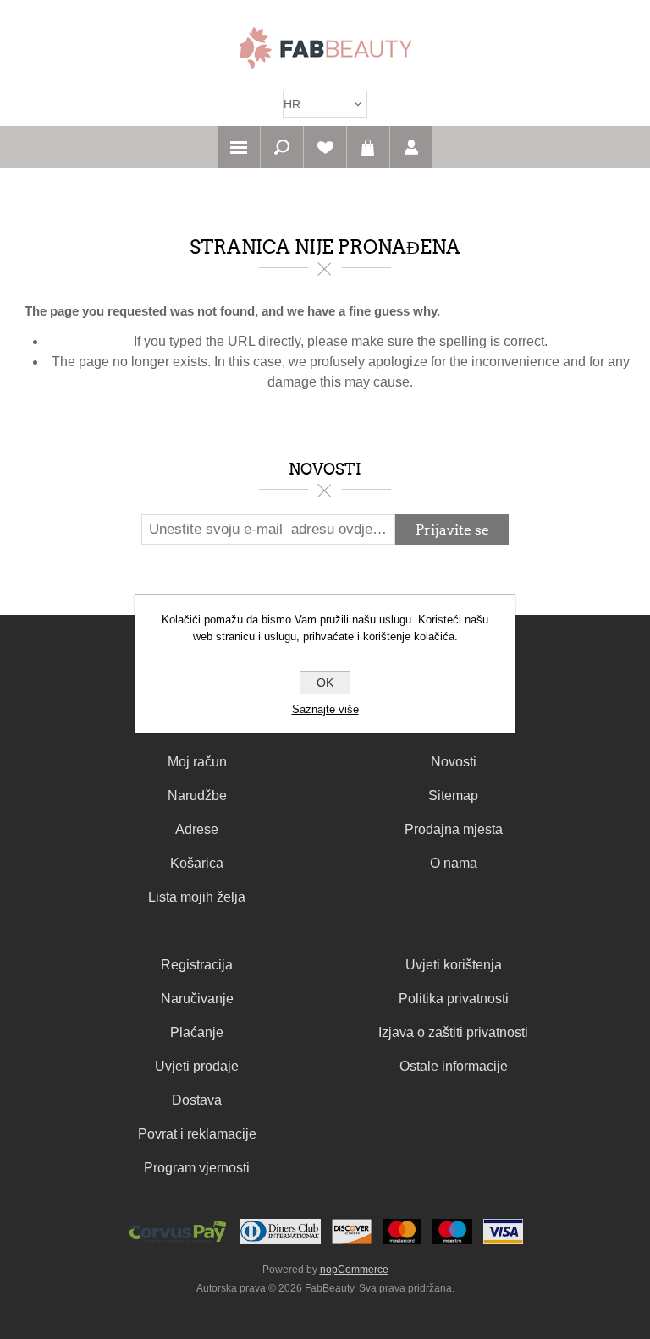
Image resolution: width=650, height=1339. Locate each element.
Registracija (197, 965)
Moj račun (197, 762)
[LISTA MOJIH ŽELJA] (325, 147)
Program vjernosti (197, 1168)
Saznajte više (325, 709)
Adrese (196, 829)
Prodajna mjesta (454, 829)
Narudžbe (197, 795)
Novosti (453, 762)
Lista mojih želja (196, 897)
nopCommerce (354, 1270)
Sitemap (453, 795)
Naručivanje (197, 998)
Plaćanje (196, 1032)
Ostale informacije (453, 1066)
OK (325, 682)
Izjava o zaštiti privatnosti (453, 1032)
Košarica (368, 147)
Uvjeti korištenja (453, 965)
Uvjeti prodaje (197, 1066)
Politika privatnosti (454, 998)
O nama (453, 863)
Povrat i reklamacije (197, 1134)
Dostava (197, 1100)
